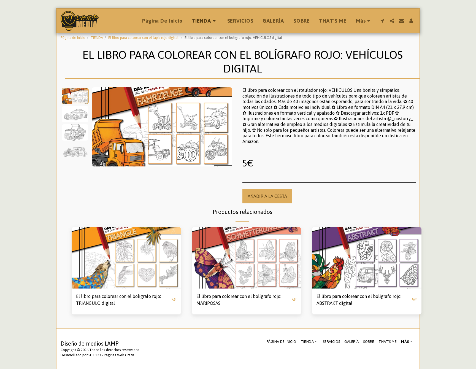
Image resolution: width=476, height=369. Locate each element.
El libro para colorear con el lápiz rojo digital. (143, 38)
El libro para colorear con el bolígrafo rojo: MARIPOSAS (238, 300)
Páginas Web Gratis (119, 355)
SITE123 (94, 355)
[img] (126, 258)
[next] (223, 127)
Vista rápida (126, 285)
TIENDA (97, 38)
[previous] (100, 127)
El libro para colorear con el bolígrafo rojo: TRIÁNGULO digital (118, 300)
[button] (382, 20)
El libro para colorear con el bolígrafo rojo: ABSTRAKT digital (359, 300)
